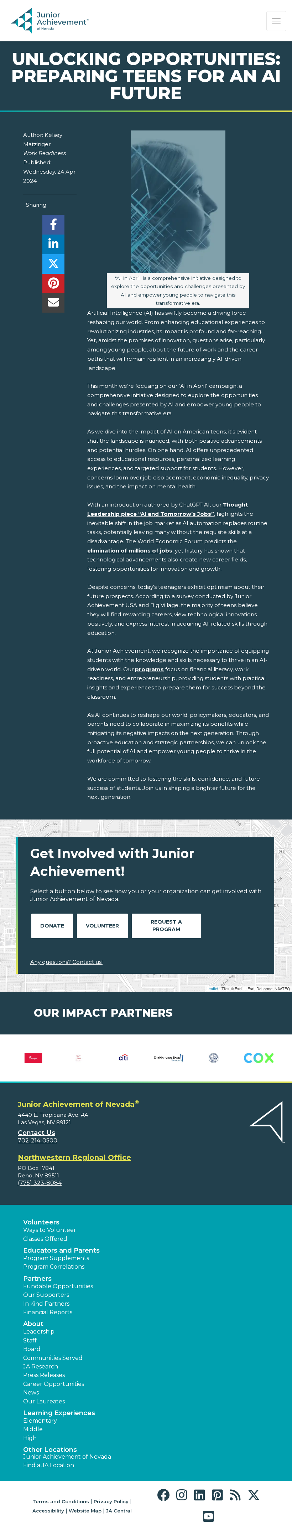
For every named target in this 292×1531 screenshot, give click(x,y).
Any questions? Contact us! (66, 962)
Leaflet (212, 988)
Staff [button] (30, 1340)
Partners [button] (37, 1278)
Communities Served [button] (53, 1358)
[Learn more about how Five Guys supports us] (258, 1057)
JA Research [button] (40, 1366)
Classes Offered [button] (45, 1238)
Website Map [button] (85, 1511)
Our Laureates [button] (44, 1401)
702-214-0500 (37, 1140)
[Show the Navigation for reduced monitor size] (276, 21)
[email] (53, 304)
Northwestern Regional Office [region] (74, 1157)
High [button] (30, 1438)
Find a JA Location (48, 1465)
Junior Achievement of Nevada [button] (67, 1456)
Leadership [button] (38, 1331)
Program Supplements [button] (56, 1258)
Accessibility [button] (48, 1511)
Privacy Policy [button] (111, 1501)
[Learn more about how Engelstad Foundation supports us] (123, 1057)
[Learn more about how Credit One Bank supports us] (33, 1057)
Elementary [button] (40, 1420)
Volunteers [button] (41, 1222)
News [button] (31, 1392)
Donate (52, 926)
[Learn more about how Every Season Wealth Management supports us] (214, 1057)
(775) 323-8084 (40, 1183)
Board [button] (32, 1349)
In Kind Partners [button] (46, 1303)
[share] (53, 226)
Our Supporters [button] (46, 1294)
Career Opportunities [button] (53, 1384)
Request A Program (166, 926)
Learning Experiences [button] (59, 1413)
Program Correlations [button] (53, 1266)
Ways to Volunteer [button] (49, 1230)
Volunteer (102, 926)
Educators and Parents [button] (61, 1250)
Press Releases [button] (44, 1375)
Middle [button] (33, 1429)
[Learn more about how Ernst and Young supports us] (168, 1057)
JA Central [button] (119, 1511)
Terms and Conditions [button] (60, 1501)
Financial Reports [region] (47, 1312)
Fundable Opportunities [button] (58, 1286)
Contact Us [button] (36, 1133)
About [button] (33, 1324)
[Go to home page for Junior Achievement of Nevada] (51, 21)
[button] (165, 1495)
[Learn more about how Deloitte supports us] (78, 1057)
